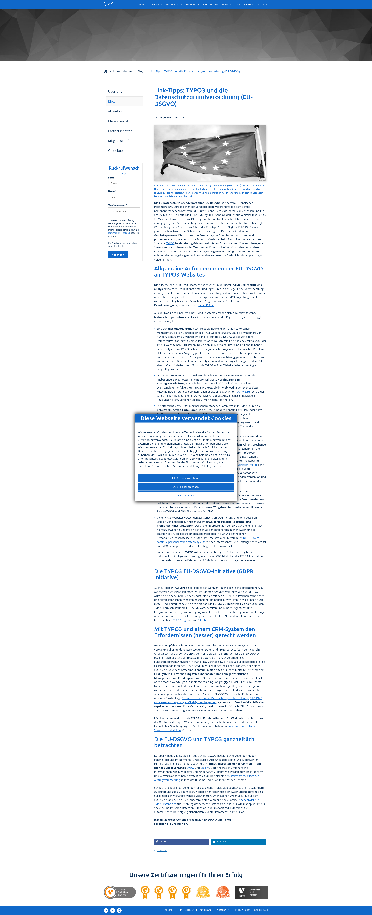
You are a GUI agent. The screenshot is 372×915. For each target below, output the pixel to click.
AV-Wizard (243, 391)
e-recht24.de (206, 305)
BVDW (190, 767)
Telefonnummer (117, 204)
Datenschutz (187, 910)
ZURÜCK (162, 850)
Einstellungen (186, 495)
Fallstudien (205, 4)
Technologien (174, 4)
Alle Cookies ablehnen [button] (186, 486)
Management (118, 121)
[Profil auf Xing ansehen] (112, 910)
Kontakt (262, 4)
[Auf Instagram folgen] (119, 910)
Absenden (118, 254)
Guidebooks (117, 150)
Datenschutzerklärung (119, 232)
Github (201, 620)
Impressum (205, 910)
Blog (238, 4)
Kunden (190, 4)
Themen (141, 4)
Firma (111, 177)
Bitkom (205, 767)
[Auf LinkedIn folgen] (106, 910)
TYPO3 (170, 243)
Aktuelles (115, 111)
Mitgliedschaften (121, 140)
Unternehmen (223, 4)
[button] (181, 842)
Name (112, 191)
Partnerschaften (120, 131)
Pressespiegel (224, 910)
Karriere (249, 4)
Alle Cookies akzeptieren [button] (186, 477)
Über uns (115, 91)
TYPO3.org (179, 620)
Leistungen (156, 4)
